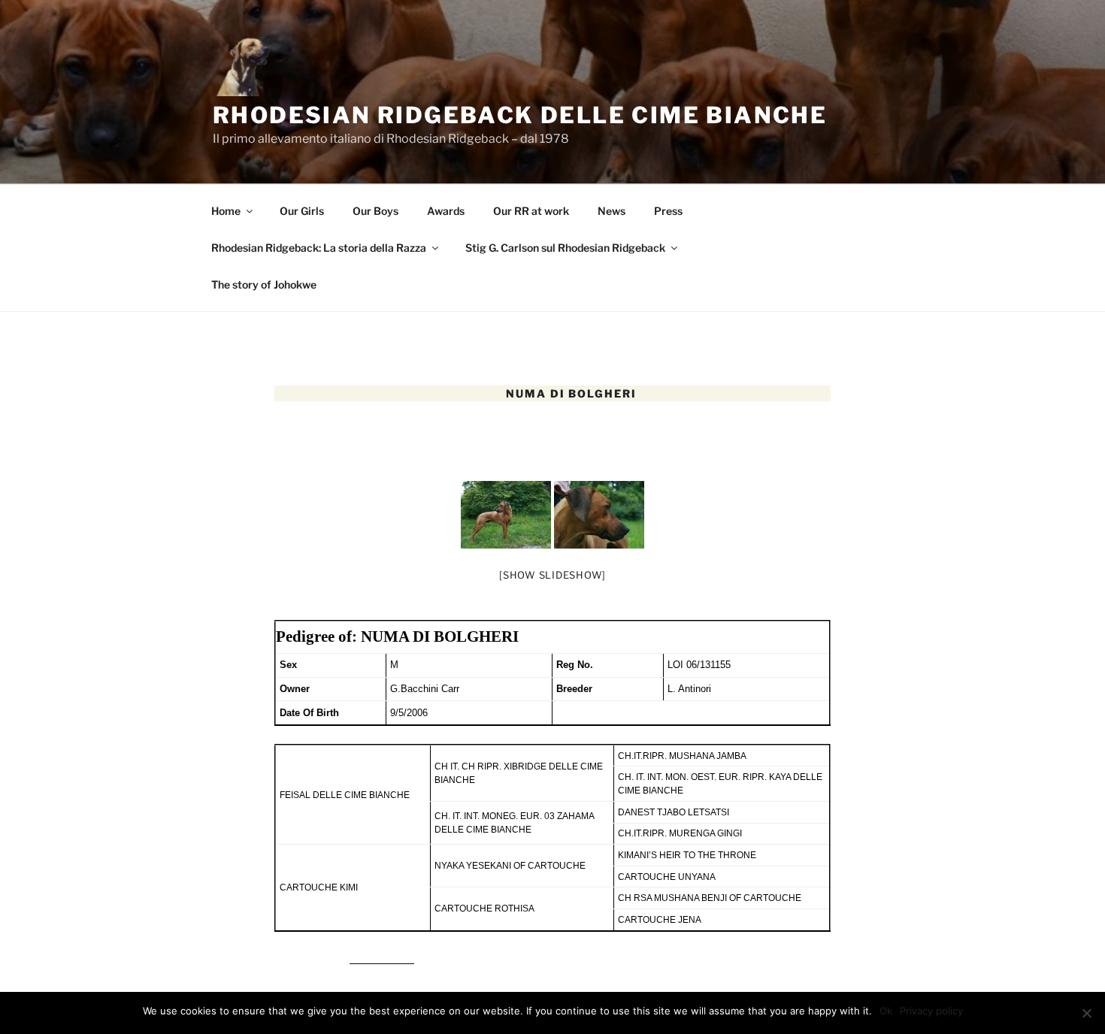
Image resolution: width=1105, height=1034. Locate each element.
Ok (885, 1011)
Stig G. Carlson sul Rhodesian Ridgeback (565, 247)
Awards (446, 210)
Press (668, 210)
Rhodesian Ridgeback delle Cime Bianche (520, 114)
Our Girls (302, 210)
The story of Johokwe (263, 284)
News (611, 210)
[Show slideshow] (552, 575)
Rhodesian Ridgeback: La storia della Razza (318, 247)
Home (226, 210)
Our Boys (375, 210)
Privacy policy (931, 1011)
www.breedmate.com (382, 960)
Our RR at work (531, 210)
